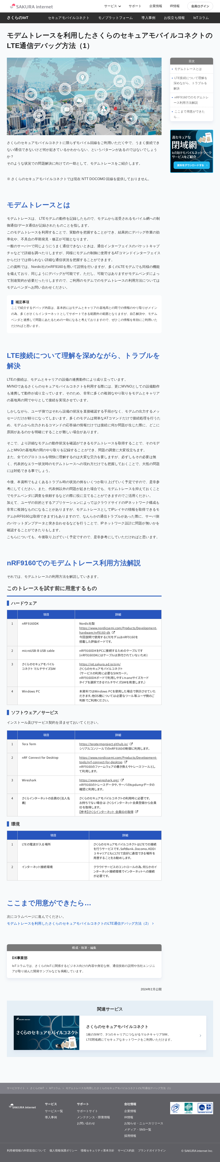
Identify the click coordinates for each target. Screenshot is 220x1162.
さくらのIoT (17, 17)
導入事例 (148, 18)
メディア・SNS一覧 (137, 1129)
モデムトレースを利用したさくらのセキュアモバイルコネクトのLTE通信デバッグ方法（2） (79, 923)
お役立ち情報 (174, 18)
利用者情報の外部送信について (26, 1150)
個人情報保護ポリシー (63, 1150)
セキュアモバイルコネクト (69, 18)
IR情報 (175, 6)
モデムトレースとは (188, 69)
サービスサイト (16, 1088)
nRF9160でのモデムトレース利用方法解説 (191, 100)
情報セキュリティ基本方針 (97, 1150)
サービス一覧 (54, 1111)
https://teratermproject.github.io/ (103, 744)
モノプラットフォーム (115, 18)
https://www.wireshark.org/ (99, 780)
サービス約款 (126, 1150)
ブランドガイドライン (152, 1150)
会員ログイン (200, 6)
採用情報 (130, 1135)
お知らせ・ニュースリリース (143, 1123)
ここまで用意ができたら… (189, 114)
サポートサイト (87, 1111)
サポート (135, 6)
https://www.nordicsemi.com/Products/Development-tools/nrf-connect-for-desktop (118, 759)
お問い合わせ (86, 1123)
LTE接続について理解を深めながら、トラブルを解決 (190, 83)
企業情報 (155, 6)
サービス (110, 6)
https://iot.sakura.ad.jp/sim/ (100, 664)
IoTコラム (201, 18)
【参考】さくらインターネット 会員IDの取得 (106, 812)
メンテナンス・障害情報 (93, 1117)
